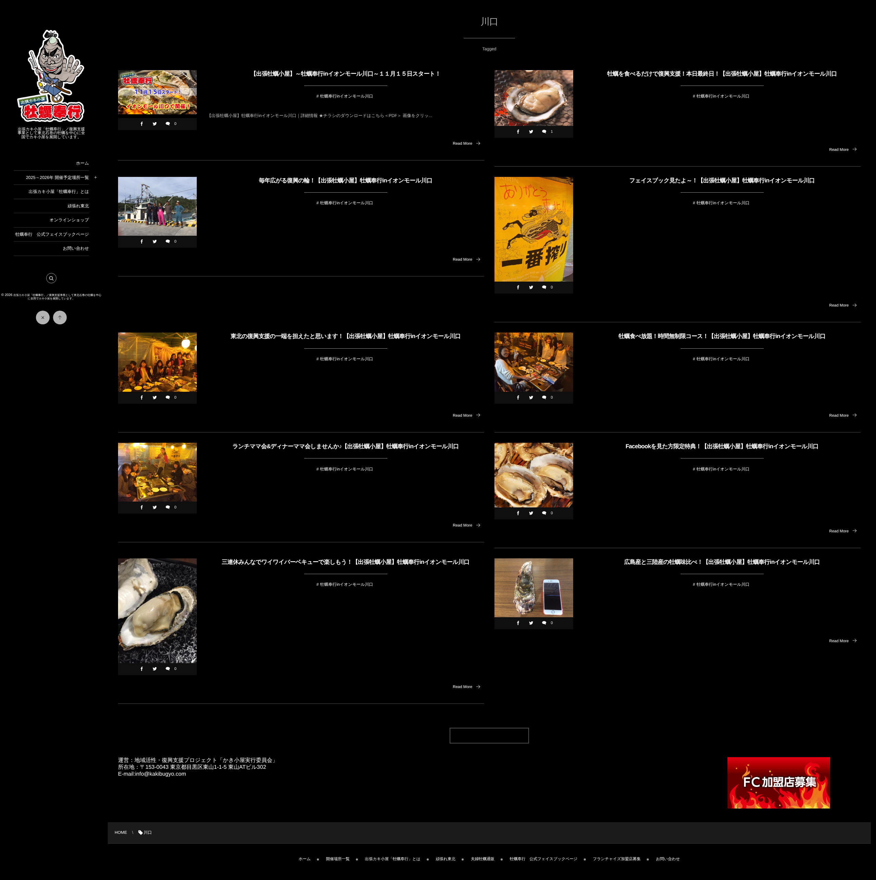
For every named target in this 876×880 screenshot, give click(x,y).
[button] (51, 278)
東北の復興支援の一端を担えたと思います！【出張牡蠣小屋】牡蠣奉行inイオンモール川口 (346, 336)
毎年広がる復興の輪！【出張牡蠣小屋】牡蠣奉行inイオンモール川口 (346, 180)
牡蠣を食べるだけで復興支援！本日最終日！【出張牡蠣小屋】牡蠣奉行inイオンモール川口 (722, 73)
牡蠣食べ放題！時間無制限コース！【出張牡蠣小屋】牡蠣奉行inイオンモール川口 (722, 336)
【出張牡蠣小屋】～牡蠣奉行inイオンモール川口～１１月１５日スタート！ (345, 73)
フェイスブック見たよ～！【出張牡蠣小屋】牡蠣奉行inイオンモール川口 (722, 180)
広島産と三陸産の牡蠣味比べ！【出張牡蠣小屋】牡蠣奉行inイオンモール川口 (722, 562)
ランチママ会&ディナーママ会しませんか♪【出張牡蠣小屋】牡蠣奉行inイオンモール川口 (345, 446)
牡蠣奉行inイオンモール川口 (346, 96)
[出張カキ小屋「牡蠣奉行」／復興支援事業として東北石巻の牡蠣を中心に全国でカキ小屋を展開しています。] (51, 121)
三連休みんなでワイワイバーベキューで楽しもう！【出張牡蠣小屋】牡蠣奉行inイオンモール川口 (345, 562)
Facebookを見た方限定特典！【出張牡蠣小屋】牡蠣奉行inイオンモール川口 (722, 446)
